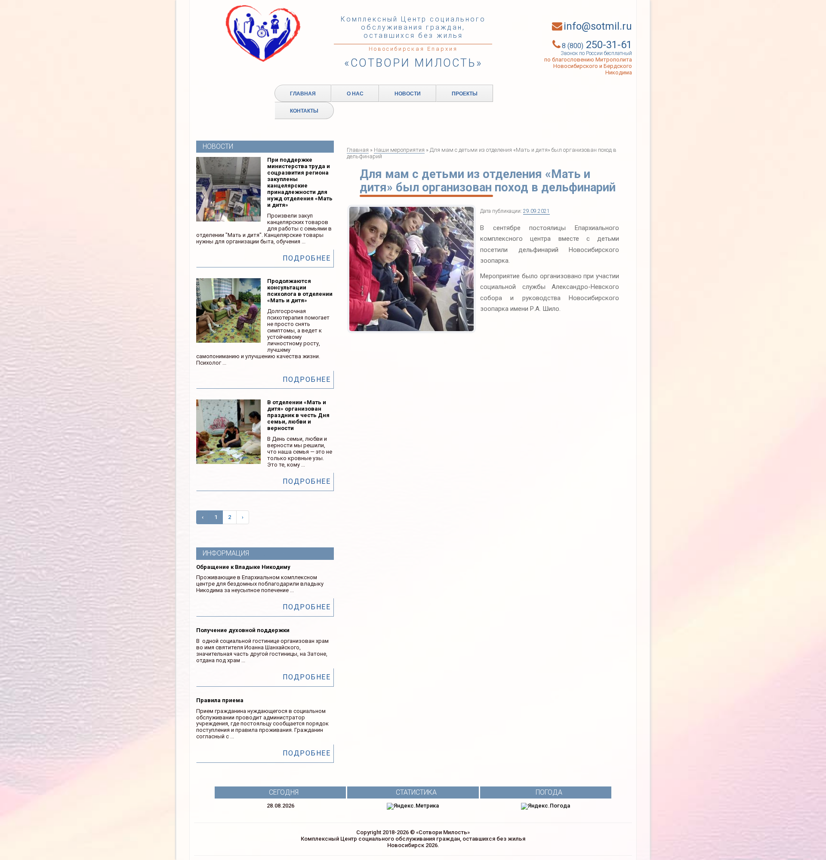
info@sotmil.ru (598, 26)
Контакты (304, 110)
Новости (408, 93)
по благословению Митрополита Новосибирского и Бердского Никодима (588, 66)
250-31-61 (597, 45)
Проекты (465, 93)
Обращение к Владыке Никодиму (243, 567)
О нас (355, 93)
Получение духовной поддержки (243, 630)
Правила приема (219, 700)
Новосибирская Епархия (413, 49)
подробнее (307, 258)
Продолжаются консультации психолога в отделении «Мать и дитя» (300, 291)
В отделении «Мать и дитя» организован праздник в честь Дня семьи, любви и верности (298, 415)
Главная (303, 93)
